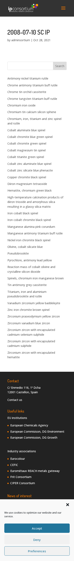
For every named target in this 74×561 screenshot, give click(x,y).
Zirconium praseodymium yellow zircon (33, 316)
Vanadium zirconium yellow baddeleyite (33, 303)
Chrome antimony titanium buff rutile (32, 85)
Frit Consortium (20, 477)
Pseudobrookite (18, 253)
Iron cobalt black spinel (22, 213)
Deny (37, 540)
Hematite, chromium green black (29, 190)
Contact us (14, 400)
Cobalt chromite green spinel (26, 143)
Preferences (37, 551)
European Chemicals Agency (29, 425)
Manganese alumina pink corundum (31, 227)
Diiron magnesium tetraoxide (27, 184)
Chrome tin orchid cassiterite (26, 92)
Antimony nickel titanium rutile (27, 78)
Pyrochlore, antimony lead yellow (29, 260)
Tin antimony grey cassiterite (27, 285)
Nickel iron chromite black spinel (28, 240)
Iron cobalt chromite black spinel (29, 220)
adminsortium (20, 40)
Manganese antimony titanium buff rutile (35, 233)
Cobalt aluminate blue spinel (26, 130)
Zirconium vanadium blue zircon (28, 323)
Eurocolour (17, 459)
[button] (68, 505)
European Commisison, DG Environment (37, 431)
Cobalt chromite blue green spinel (30, 137)
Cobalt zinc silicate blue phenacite (30, 170)
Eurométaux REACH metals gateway (35, 471)
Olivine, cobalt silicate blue (25, 247)
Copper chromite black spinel (26, 177)
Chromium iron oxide (21, 105)
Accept (37, 528)
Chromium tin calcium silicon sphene (31, 112)
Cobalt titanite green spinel (25, 157)
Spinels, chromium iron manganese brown (35, 278)
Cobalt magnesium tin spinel (26, 150)
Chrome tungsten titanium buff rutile (32, 99)
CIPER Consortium (22, 483)
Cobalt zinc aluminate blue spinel (29, 164)
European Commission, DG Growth (33, 437)
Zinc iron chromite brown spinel (28, 310)
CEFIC (14, 465)
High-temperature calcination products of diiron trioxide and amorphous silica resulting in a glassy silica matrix (35, 202)
